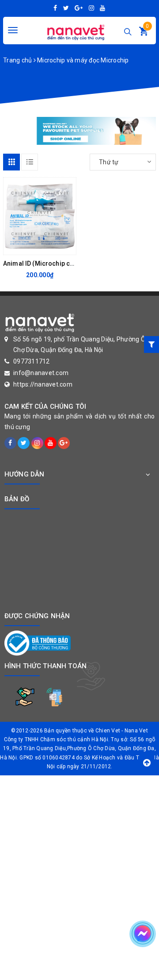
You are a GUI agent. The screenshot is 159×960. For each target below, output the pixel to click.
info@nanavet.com (40, 372)
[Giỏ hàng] (143, 33)
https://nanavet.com (42, 384)
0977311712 (31, 361)
